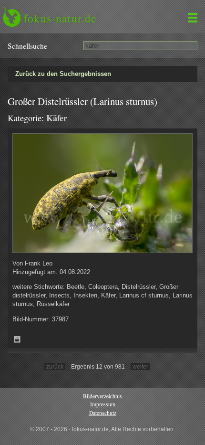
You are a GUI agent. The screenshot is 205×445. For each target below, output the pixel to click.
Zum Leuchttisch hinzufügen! (17, 339)
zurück (54, 366)
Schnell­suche (27, 46)
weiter (140, 366)
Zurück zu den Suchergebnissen (63, 73)
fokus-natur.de (60, 18)
